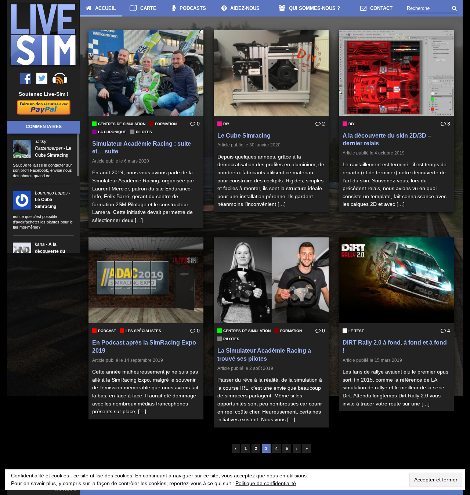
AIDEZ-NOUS (245, 8)
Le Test (356, 331)
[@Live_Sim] (41, 78)
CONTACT (381, 8)
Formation (166, 124)
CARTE (148, 8)
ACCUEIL (105, 8)
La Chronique (112, 132)
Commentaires (44, 126)
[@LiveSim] (25, 78)
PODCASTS (193, 8)
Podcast (107, 331)
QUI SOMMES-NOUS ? (314, 8)
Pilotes (144, 132)
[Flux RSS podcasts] (60, 78)
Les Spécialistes (143, 331)
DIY (226, 124)
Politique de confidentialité (265, 483)
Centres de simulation (121, 124)
